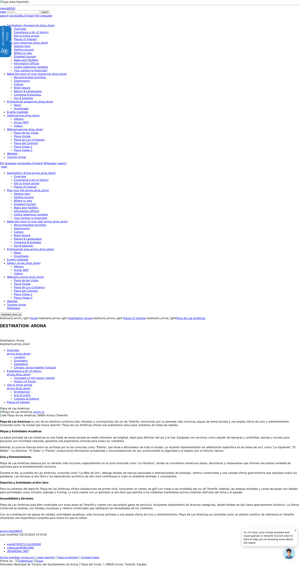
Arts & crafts (22, 395)
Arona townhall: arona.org (17, 557)
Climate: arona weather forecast (35, 367)
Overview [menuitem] (18, 351)
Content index (90, 557)
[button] (289, 553)
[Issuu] (38, 561)
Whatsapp (50, 163)
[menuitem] (31, 25)
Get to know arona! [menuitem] (19, 386)
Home (34, 318)
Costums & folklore (26, 398)
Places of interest (134, 318)
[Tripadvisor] (24, 561)
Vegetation (21, 364)
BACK (11, 531)
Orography (21, 360)
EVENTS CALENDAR (24, 544)
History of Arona (25, 381)
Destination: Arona (80, 318)
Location (19, 357)
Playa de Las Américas (190, 318)
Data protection (67, 557)
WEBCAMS (20, 547)
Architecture (22, 391)
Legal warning (46, 557)
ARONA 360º (18, 551)
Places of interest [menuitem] (18, 402)
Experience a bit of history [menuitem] (24, 372)
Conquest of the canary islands (34, 378)
